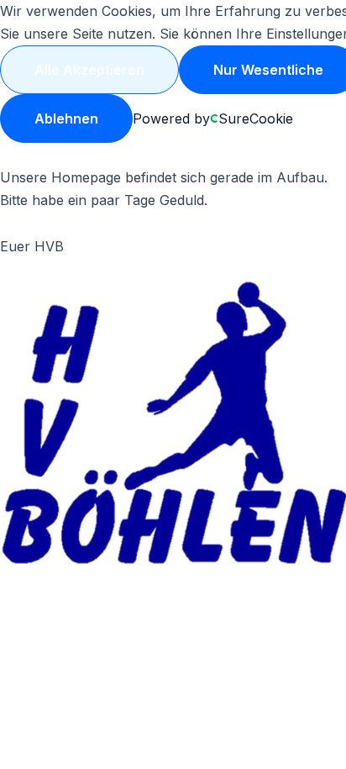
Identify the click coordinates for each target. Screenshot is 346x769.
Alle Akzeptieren (89, 69)
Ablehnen (66, 118)
